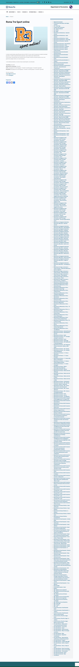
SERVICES (40, 12)
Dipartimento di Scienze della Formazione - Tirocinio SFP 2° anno (62, 489)
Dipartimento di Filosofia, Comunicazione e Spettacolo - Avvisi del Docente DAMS (62, 70)
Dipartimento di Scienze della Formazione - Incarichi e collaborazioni (62, 476)
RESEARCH (24, 12)
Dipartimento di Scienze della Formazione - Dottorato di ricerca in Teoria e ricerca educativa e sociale (62, 467)
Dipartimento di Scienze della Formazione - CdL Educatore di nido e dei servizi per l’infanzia (62, 420)
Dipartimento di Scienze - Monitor (60, 369)
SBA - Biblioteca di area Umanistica (60, 602)
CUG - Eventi (56, 30)
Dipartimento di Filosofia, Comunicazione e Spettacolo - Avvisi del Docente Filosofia (62, 73)
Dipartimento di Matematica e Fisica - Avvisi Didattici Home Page (61, 288)
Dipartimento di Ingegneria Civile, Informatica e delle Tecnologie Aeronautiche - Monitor (60, 168)
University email (33, 2)
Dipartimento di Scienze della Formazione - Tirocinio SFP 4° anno (62, 495)
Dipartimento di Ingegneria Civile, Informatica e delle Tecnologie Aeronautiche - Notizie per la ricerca (61, 185)
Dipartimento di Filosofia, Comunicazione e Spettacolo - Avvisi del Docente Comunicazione (62, 67)
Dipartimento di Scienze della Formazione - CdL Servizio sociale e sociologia (62, 459)
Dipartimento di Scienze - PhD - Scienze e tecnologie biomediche (62, 391)
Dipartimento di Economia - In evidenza (61, 46)
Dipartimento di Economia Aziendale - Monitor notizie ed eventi (61, 63)
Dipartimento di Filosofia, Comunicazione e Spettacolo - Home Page (62, 114)
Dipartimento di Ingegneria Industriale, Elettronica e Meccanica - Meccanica (61, 250)
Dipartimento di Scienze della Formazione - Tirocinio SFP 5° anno (62, 498)
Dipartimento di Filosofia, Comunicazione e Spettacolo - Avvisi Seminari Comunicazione (62, 100)
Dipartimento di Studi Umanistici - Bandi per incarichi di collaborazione (61, 528)
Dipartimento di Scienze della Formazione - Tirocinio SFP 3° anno (62, 492)
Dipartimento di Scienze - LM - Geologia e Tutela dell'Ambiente (62, 351)
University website (9, 2)
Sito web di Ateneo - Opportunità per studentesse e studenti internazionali (61, 638)
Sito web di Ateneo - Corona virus (60, 626)
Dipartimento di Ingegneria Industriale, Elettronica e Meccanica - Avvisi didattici (62, 227)
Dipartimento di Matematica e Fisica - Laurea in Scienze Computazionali (61, 318)
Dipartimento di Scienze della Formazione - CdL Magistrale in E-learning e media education (62, 435)
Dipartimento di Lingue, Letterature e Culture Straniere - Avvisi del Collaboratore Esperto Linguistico (62, 268)
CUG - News (56, 31)
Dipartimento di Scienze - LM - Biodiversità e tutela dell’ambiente (62, 342)
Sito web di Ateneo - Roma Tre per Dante (61, 648)
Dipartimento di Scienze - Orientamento (61, 381)
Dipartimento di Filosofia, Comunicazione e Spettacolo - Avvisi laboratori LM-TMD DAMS (62, 93)
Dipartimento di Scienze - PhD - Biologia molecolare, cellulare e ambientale (61, 383)
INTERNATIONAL (32, 12)
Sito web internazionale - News (60, 654)
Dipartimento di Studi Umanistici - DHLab (62, 545)
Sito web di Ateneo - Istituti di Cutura (61, 629)
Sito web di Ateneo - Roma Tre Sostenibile (62, 649)
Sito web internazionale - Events (60, 652)
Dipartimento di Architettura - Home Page (62, 39)
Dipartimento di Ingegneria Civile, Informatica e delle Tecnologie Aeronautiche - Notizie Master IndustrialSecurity (60, 176)
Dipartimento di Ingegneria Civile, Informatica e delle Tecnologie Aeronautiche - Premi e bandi (60, 210)
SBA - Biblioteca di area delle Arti (60, 590)
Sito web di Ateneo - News (59, 633)
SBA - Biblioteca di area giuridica (60, 598)
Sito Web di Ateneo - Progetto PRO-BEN (61, 641)
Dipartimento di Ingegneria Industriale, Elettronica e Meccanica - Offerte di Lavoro (62, 257)
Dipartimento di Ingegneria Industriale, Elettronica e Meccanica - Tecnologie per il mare (62, 264)
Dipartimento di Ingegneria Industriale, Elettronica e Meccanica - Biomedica (61, 232)
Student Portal (16, 2)
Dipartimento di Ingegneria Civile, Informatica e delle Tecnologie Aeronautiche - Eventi (60, 155)
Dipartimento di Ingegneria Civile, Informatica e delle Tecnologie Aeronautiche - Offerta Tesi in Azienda (61, 189)
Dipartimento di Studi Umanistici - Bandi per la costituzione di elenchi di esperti (61, 534)
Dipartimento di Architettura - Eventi (61, 38)
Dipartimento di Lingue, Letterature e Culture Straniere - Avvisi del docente (61, 272)
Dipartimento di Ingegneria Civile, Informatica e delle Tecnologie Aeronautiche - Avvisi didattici (60, 147)
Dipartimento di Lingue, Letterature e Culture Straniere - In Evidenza (61, 280)
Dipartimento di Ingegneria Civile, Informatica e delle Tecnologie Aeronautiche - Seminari (60, 214)
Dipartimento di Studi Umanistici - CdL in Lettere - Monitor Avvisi (62, 537)
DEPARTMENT (12, 12)
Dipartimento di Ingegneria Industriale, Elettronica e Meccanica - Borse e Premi (61, 235)
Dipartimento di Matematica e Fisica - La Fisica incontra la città (61, 310)
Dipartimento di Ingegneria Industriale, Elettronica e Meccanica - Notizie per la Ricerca (61, 253)
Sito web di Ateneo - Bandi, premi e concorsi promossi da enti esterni (60, 624)
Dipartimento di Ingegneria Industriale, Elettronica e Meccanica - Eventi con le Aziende (61, 244)
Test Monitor (56, 655)
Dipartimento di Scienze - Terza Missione (62, 396)
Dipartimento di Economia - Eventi (60, 45)
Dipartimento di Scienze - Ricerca (60, 395)
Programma (8, 80)
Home (7, 16)
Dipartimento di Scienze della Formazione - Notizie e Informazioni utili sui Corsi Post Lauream (62, 484)
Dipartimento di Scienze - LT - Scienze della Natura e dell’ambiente (62, 359)
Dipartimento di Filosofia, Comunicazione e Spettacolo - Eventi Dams (62, 108)
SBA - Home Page (57, 603)
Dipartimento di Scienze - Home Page (61, 340)
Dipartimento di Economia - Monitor (61, 47)
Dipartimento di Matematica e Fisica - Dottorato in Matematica (61, 302)
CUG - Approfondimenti (58, 28)
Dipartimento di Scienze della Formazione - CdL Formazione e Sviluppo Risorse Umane (62, 423)
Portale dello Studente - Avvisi (60, 587)
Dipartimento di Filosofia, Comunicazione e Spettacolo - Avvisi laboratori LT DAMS (62, 96)
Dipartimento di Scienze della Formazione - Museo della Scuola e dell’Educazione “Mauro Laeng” (62, 480)
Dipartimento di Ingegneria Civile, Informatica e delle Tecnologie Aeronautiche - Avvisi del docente (60, 143)
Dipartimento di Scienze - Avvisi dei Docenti (62, 331)
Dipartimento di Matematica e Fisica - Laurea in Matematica (61, 315)
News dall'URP (56, 585)
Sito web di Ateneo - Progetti (59, 640)
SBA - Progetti (56, 605)
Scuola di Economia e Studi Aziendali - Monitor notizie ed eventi (61, 613)
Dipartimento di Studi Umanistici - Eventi (62, 546)
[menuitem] (7, 12)
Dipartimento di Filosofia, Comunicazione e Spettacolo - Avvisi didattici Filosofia (62, 82)
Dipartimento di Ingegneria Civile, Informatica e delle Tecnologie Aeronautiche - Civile (60, 151)
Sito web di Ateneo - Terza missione (61, 651)
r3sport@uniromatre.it (11, 74)
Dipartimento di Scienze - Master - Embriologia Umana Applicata (60, 367)
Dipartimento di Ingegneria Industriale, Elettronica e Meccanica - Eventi (61, 240)
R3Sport (55, 588)
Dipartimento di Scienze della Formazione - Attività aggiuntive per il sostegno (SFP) (62, 398)
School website (26, 2)
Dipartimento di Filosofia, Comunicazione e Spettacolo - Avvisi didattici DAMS (62, 80)
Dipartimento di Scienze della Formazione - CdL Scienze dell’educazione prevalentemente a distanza (62, 448)
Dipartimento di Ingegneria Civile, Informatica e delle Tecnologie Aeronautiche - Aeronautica (60, 139)
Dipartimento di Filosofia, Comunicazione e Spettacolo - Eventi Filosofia (62, 111)
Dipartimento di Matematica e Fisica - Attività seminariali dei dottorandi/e (61, 282)
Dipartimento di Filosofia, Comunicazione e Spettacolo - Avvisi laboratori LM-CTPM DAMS (62, 89)
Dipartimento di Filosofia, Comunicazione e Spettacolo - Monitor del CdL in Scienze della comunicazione (62, 123)
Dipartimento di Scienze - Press (60, 393)
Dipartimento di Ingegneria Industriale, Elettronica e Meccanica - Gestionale (61, 247)
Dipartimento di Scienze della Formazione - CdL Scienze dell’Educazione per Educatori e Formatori (62, 444)
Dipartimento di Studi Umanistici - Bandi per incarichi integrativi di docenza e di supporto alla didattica (61, 531)
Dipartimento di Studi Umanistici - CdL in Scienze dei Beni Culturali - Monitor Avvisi (62, 540)
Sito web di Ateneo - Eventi (59, 628)
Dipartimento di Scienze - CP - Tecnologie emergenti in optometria (62, 337)
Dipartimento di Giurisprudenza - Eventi (61, 133)
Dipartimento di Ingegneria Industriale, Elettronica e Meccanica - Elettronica (61, 237)
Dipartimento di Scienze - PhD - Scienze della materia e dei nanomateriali (61, 386)
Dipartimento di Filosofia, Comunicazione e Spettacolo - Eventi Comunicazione (62, 105)
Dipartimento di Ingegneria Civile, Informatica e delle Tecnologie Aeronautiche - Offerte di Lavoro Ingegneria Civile (60, 199)
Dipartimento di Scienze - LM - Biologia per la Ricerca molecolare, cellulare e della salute (62, 346)
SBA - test (56, 606)
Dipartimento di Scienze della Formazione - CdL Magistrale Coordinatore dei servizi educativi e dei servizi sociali (62, 431)
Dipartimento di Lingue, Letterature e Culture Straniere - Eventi (61, 277)
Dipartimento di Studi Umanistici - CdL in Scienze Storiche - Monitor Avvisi (62, 543)
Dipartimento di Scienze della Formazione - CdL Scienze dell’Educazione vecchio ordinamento (62, 452)
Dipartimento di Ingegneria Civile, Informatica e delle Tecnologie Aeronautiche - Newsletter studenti (61, 172)
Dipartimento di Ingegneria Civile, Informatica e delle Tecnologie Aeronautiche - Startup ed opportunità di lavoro (62, 218)
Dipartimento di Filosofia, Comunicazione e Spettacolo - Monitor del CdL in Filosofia (62, 119)
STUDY (18, 12)
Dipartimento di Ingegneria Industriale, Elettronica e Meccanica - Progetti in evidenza (61, 260)
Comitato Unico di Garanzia (59, 27)
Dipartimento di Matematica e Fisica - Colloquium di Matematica (61, 293)
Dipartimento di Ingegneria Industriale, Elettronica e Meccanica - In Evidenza (61, 229)
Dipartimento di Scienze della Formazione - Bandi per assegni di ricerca (62, 409)
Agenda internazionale (58, 22)
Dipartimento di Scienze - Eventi (60, 339)
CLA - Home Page (57, 26)
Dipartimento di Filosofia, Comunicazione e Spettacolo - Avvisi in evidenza (62, 85)
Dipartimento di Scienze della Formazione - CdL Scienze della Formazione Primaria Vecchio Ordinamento (62, 456)
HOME (7, 12)
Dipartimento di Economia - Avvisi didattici (62, 43)
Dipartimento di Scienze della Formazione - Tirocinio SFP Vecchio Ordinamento (62, 500)
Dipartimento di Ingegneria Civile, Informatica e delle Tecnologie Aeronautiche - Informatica (60, 164)
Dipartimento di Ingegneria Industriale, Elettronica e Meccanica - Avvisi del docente (61, 223)
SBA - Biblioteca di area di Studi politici (61, 596)
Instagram (11, 75)
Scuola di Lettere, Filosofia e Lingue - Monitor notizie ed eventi (61, 622)
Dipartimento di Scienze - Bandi (60, 335)
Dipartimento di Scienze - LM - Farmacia (61, 348)
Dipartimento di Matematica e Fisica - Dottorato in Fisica (61, 299)
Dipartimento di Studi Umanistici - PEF (61, 568)
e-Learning (21, 2)
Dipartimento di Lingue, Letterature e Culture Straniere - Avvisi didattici (61, 274)
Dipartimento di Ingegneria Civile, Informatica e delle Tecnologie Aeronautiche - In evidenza (60, 159)
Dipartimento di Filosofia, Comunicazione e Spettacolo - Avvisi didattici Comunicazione (62, 76)
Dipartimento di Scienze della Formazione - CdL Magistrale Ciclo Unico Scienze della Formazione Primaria (62, 426)
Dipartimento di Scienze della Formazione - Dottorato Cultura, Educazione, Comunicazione (62, 463)
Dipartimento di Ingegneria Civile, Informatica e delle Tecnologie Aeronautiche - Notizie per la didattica (61, 181)
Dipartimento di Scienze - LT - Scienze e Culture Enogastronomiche (61, 361)
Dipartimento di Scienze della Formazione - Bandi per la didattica (62, 412)
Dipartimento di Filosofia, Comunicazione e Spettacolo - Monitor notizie (62, 126)
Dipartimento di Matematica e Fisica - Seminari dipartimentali (61, 326)
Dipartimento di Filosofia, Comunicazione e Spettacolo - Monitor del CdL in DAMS (62, 116)
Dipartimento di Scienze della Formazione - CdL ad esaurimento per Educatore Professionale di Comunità (62, 416)
